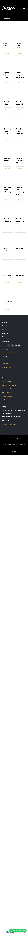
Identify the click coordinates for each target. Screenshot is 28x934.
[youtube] (19, 345)
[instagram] (15, 345)
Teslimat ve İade (14, 446)
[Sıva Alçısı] (7, 266)
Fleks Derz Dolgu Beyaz (7, 131)
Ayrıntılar (8, 53)
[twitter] (12, 345)
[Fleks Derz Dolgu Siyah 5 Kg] (20, 209)
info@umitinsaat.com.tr (10, 424)
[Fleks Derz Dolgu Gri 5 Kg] (20, 149)
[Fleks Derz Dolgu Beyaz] (7, 119)
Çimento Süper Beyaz (19, 46)
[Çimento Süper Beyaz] (20, 34)
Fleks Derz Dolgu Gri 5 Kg (20, 160)
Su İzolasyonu (5, 363)
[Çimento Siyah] (7, 34)
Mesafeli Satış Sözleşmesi (18, 444)
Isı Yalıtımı (4, 360)
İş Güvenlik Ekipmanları (8, 396)
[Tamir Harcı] (20, 266)
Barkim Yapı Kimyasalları (8, 352)
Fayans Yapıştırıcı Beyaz (6, 75)
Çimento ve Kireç (6, 381)
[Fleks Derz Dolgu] (7, 92)
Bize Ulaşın (14, 451)
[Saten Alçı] (20, 239)
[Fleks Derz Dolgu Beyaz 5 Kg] (20, 119)
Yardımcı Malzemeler (7, 399)
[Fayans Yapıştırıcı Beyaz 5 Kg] (20, 63)
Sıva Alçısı (7, 275)
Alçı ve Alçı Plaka (6, 367)
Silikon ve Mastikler (7, 392)
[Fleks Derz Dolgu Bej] (20, 92)
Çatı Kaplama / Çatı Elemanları (10, 385)
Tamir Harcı (20, 275)
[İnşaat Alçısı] (7, 239)
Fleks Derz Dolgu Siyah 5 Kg (20, 221)
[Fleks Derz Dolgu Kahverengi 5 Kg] (20, 178)
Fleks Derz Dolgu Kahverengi (7, 190)
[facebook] (8, 345)
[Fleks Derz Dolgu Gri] (7, 149)
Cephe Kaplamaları (7, 389)
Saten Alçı (19, 248)
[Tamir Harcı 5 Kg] (7, 292)
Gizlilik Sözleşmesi (7, 444)
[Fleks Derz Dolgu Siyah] (7, 209)
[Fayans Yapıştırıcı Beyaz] (7, 63)
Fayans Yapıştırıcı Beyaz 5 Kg (20, 75)
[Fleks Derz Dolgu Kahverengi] (7, 178)
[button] (18, 930)
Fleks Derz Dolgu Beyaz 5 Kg (20, 131)
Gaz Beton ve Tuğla (7, 371)
